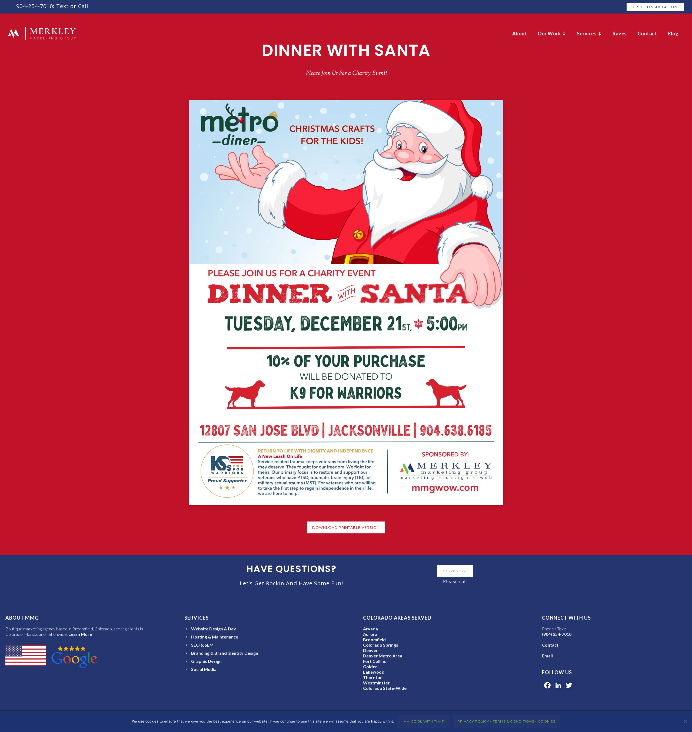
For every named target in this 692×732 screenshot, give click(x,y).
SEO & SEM (202, 644)
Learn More (80, 634)
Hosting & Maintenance (214, 636)
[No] (685, 721)
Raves (620, 33)
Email (547, 655)
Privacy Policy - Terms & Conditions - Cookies (506, 721)
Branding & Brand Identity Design (224, 653)
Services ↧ (589, 33)
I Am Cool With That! (423, 721)
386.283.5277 (455, 571)
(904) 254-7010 (556, 634)
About (519, 33)
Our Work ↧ (552, 33)
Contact (647, 33)
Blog (673, 33)
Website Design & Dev (213, 628)
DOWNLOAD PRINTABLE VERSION (346, 527)
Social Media (204, 669)
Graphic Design (206, 661)
